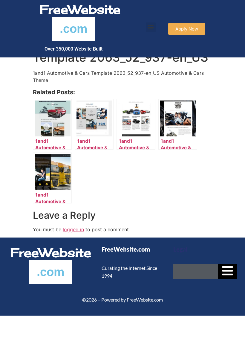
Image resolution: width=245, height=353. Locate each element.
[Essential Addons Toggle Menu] (227, 271)
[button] (151, 27)
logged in (73, 229)
